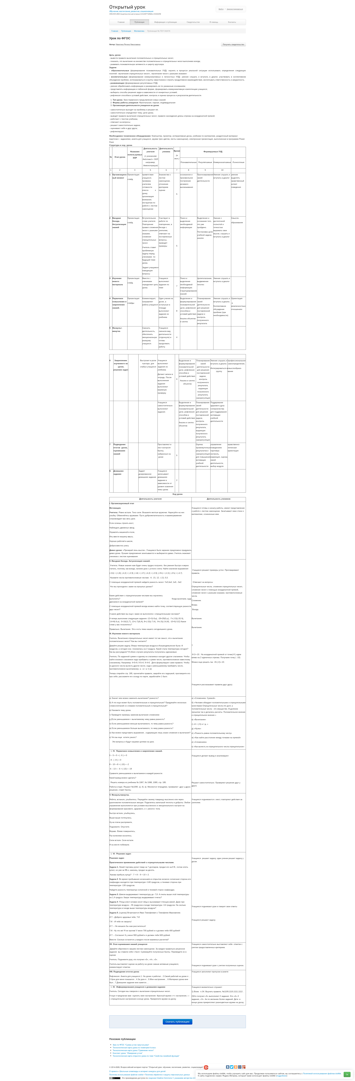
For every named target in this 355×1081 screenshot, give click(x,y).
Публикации (139, 22)
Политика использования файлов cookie (126, 1074)
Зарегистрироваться (235, 9)
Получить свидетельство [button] (233, 44)
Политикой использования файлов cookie (322, 1073)
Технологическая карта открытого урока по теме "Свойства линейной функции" (146, 1055)
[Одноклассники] (235, 1067)
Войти (221, 9)
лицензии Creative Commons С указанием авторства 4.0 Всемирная (176, 1078)
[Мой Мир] (239, 1067)
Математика (139, 31)
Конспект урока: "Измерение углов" (128, 1053)
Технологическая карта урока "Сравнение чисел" (133, 1050)
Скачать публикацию (178, 1021)
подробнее (282, 1075)
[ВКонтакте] (227, 1067)
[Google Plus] (243, 1067)
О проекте (113, 1071)
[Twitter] (231, 1067)
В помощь (214, 22)
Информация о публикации (165, 22)
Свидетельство (193, 22)
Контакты (232, 22)
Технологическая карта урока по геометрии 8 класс (134, 1047)
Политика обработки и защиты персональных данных (167, 1074)
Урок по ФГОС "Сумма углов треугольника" (131, 1044)
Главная (121, 22)
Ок (347, 1074)
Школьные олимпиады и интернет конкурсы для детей (142, 1071)
